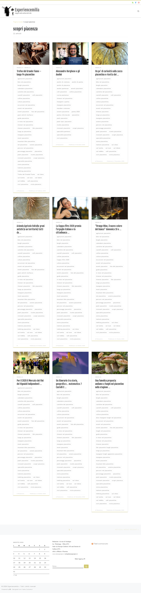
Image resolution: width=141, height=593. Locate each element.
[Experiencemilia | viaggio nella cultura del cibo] (8, 10)
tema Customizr (28, 589)
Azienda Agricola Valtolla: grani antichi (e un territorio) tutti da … (30, 229)
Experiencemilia (13, 586)
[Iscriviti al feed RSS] (132, 2)
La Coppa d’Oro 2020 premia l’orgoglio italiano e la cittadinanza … (68, 229)
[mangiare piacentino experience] (135, 2)
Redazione (21, 190)
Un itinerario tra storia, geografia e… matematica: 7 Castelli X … (69, 384)
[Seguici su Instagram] (138, 2)
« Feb (15, 575)
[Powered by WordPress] (10, 589)
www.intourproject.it (58, 554)
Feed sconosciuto (101, 543)
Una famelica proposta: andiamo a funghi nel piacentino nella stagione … (109, 384)
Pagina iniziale (18, 22)
